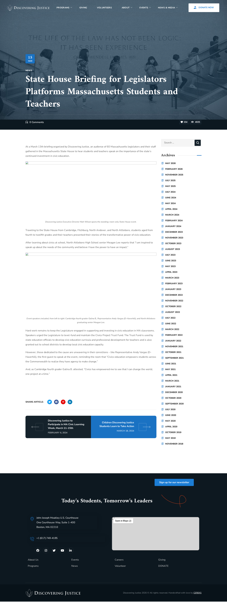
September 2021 (174, 357)
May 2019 (170, 438)
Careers (119, 559)
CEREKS (197, 592)
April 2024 (171, 209)
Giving (161, 559)
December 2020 (174, 392)
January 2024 (173, 226)
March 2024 (172, 214)
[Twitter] (54, 550)
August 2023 (172, 249)
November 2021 (174, 346)
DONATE (163, 566)
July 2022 (170, 317)
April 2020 (171, 426)
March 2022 (172, 329)
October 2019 (173, 432)
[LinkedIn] (70, 550)
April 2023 (171, 272)
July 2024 (170, 191)
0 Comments (36, 122)
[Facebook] (38, 550)
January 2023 (173, 289)
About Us (33, 559)
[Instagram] (46, 550)
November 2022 (174, 300)
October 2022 (173, 306)
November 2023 (174, 237)
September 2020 (174, 403)
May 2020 (170, 420)
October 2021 (173, 352)
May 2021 (170, 369)
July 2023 (170, 254)
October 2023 (173, 243)
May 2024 (170, 203)
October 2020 (173, 398)
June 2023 (170, 260)
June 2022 (170, 323)
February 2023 (174, 283)
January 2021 (173, 386)
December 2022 (174, 294)
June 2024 (170, 197)
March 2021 (172, 380)
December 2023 (174, 232)
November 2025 (174, 174)
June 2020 (170, 415)
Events (75, 559)
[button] (204, 7)
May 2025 (170, 186)
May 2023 (170, 266)
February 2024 (174, 220)
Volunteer (120, 566)
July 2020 (170, 409)
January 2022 (173, 340)
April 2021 (171, 375)
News (28, 70)
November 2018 (174, 443)
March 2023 (172, 277)
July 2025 (170, 180)
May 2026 (170, 163)
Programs (33, 566)
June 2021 (170, 363)
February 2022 (174, 335)
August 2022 (172, 312)
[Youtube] (62, 550)
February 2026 (174, 169)
